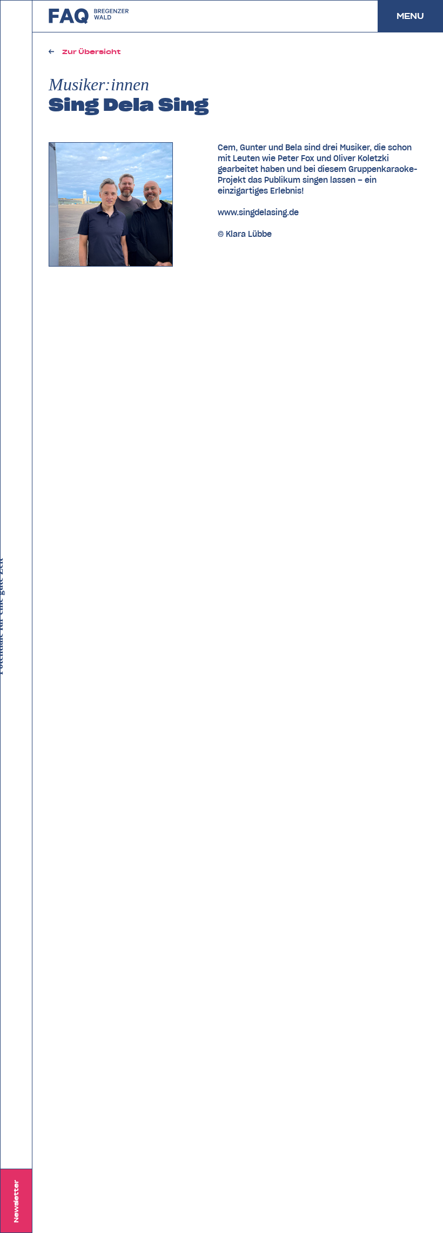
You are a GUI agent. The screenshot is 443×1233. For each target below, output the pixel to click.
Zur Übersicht (91, 52)
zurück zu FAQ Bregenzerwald (89, 16)
